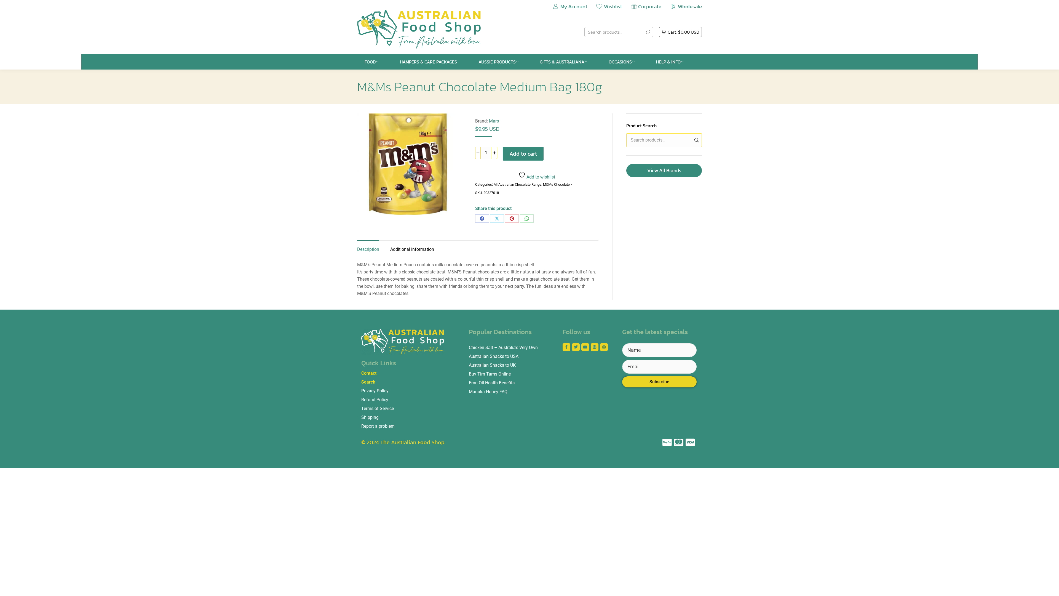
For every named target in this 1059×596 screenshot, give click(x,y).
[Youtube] (585, 347)
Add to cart (523, 154)
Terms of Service (377, 408)
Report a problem (378, 426)
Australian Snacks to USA (493, 356)
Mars (494, 121)
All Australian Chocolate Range (517, 184)
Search (696, 140)
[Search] (648, 32)
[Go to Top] (1050, 587)
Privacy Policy (375, 390)
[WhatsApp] (527, 218)
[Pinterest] (512, 218)
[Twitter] (576, 347)
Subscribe (659, 381)
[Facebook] (482, 218)
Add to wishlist (540, 177)
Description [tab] (368, 249)
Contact (368, 373)
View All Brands (664, 170)
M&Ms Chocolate (556, 184)
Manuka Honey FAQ (488, 391)
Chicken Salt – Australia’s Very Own (503, 347)
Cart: (683, 32)
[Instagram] (604, 347)
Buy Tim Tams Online (490, 374)
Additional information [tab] (412, 249)
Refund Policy (374, 399)
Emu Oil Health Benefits (492, 382)
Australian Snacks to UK (492, 365)
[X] (497, 218)
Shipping (370, 417)
